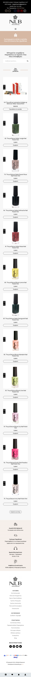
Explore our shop (15, 512)
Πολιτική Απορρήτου (15, 595)
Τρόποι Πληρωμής (15, 601)
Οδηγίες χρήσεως (15, 633)
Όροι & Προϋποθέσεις (15, 598)
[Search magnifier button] (27, 61)
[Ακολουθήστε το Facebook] (15, 11)
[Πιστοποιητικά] (6, 11)
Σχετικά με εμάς (15, 593)
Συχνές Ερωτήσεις (15, 622)
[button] (4, 85)
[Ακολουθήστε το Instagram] (18, 11)
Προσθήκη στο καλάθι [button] (15, 109)
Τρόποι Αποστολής (15, 603)
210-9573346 (20, 8)
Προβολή (15, 145)
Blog (15, 638)
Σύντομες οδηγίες (15, 630)
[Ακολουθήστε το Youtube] (21, 11)
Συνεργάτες (15, 635)
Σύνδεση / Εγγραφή (15, 615)
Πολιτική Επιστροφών (15, 606)
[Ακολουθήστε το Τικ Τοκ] (25, 11)
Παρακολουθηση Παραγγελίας (15, 625)
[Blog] (9, 11)
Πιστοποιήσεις (15, 628)
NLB (22, 664)
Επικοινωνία (15, 608)
